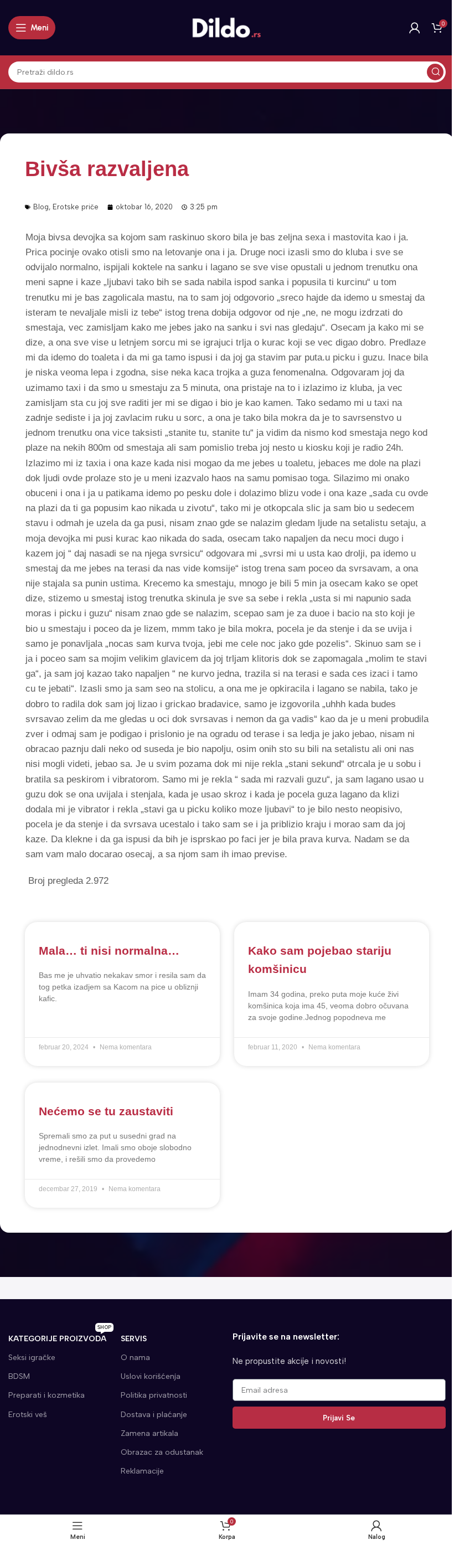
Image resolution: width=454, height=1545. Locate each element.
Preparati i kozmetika (46, 1395)
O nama (135, 1357)
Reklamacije (142, 1471)
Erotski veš (27, 1414)
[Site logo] (227, 27)
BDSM (19, 1376)
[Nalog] (415, 28)
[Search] (435, 72)
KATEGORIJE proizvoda (59, 1336)
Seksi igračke (31, 1357)
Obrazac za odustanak (162, 1452)
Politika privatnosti (154, 1395)
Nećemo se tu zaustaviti (106, 1111)
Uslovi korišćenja (150, 1376)
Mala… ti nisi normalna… (109, 950)
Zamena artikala (149, 1433)
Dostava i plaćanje (154, 1414)
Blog (41, 207)
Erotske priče (76, 207)
